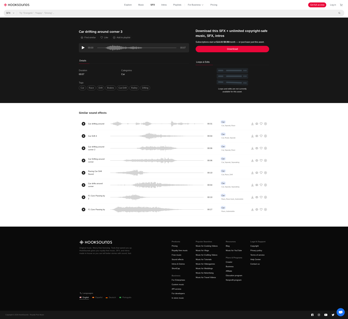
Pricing (213, 5)
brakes (110, 88)
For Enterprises (178, 280)
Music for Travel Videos (206, 277)
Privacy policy (256, 250)
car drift (123, 88)
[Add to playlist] (265, 123)
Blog (228, 246)
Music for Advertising (205, 273)
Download (232, 49)
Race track (230, 199)
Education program (234, 275)
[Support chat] (341, 312)
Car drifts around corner (95, 184)
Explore (128, 5)
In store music (178, 298)
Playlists (177, 5)
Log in (333, 5)
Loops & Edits (203, 62)
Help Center (255, 259)
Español (98, 297)
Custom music (178, 284)
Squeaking (235, 162)
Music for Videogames (205, 264)
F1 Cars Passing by (96, 209)
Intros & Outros (178, 264)
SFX (152, 5)
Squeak (228, 126)
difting (145, 88)
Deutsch (112, 297)
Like (106, 37)
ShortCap (176, 268)
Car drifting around (96, 124)
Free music (176, 255)
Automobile (239, 199)
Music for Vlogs (202, 250)
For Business (194, 5)
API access (176, 289)
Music (141, 5)
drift (100, 88)
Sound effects (178, 259)
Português (126, 297)
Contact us (255, 264)
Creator (229, 262)
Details (82, 60)
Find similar (90, 37)
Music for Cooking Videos (207, 246)
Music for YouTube (234, 250)
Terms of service (257, 255)
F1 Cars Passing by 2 (96, 197)
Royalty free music (180, 250)
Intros (164, 5)
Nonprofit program (234, 280)
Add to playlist (123, 37)
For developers (178, 293)
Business (230, 266)
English (86, 297)
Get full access (317, 5)
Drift (231, 175)
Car (123, 74)
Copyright (254, 246)
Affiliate (229, 271)
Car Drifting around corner (96, 160)
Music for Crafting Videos (206, 255)
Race (233, 126)
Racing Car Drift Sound (95, 172)
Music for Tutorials (204, 259)
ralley (134, 88)
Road (227, 138)
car (82, 88)
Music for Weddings (204, 268)
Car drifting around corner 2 (96, 148)
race (91, 88)
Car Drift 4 (92, 136)
